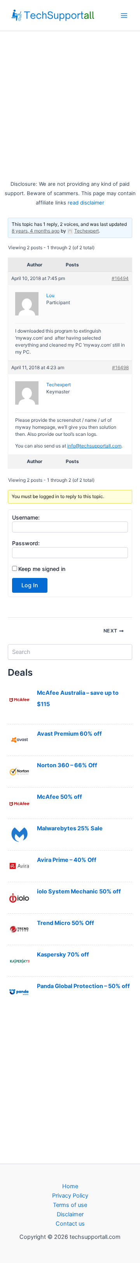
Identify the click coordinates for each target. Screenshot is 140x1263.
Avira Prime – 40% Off (66, 859)
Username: (26, 517)
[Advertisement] (70, 105)
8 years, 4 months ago (36, 231)
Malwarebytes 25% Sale (70, 828)
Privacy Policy (70, 1195)
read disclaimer (86, 202)
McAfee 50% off (59, 796)
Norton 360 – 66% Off (67, 765)
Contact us (70, 1223)
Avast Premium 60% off (69, 733)
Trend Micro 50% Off (65, 923)
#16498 (120, 367)
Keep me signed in (41, 568)
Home (70, 1186)
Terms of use (70, 1204)
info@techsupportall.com (94, 446)
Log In (29, 585)
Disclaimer (70, 1214)
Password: (26, 543)
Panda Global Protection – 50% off (83, 986)
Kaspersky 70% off (63, 954)
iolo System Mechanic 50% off (79, 891)
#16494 (120, 278)
